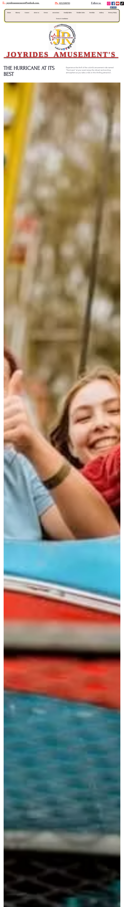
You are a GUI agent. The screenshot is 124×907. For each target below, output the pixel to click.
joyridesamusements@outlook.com (23, 3)
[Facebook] (113, 3)
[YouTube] (117, 3)
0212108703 (64, 4)
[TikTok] (122, 3)
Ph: (56, 3)
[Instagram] (108, 3)
